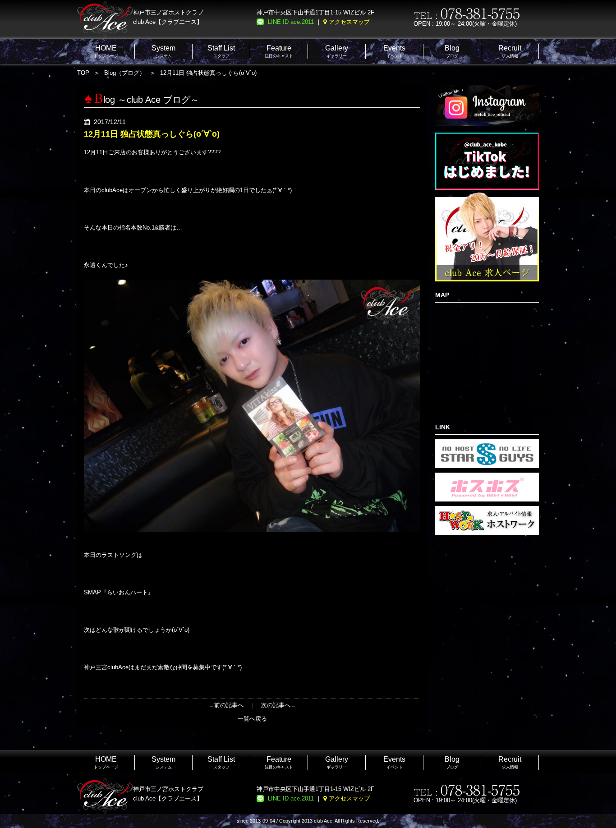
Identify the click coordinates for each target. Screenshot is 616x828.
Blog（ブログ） (124, 72)
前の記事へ (229, 705)
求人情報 (509, 51)
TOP (83, 72)
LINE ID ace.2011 (291, 21)
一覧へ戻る (252, 718)
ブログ (452, 51)
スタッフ (221, 51)
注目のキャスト (279, 51)
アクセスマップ (349, 21)
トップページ (106, 51)
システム (163, 51)
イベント (394, 51)
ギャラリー (336, 51)
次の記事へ (275, 705)
